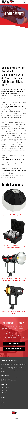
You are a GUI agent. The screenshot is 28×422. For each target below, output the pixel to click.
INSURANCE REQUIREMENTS (14, 349)
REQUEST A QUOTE (14, 343)
